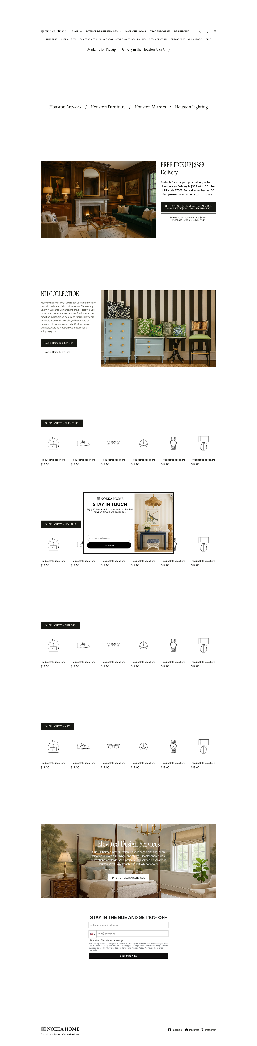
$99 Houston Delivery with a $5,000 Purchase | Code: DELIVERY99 (188, 218)
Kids (144, 39)
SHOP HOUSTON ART (57, 726)
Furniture (51, 39)
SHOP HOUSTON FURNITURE (62, 423)
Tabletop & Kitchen (90, 39)
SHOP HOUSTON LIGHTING (60, 524)
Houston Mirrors (150, 106)
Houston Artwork (65, 106)
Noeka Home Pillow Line (57, 352)
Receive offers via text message (107, 940)
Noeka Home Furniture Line (58, 342)
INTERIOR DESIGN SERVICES (128, 877)
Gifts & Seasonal (158, 39)
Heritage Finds (177, 39)
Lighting (64, 39)
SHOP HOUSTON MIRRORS (60, 625)
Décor (74, 39)
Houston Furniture (107, 106)
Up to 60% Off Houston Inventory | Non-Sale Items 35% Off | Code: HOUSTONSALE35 (188, 207)
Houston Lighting (191, 106)
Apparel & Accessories (127, 39)
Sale (208, 39)
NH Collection (195, 39)
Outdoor (108, 39)
